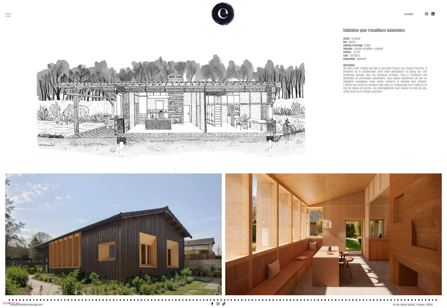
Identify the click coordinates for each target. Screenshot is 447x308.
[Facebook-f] (212, 303)
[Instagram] (426, 14)
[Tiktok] (223, 303)
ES (18, 303)
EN (4, 303)
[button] (8, 14)
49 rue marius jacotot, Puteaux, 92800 (413, 304)
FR (9, 303)
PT (13, 303)
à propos (408, 14)
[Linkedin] (433, 14)
